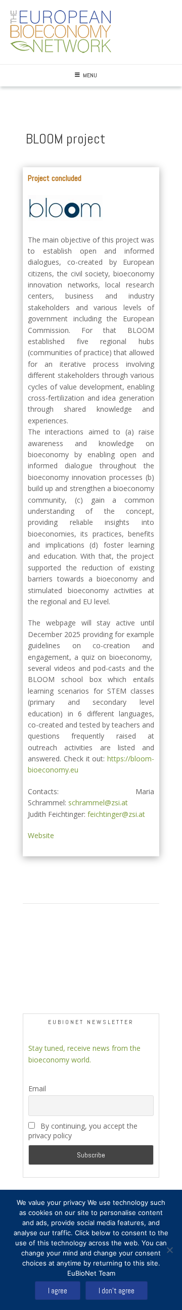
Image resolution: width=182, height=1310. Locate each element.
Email (37, 1088)
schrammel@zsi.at (98, 802)
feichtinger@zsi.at (116, 814)
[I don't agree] (169, 1250)
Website (41, 835)
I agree (57, 1290)
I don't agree (116, 1290)
